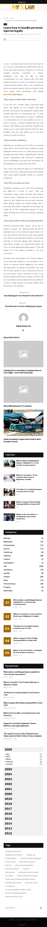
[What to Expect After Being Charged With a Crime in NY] (9, 505)
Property (7, 587)
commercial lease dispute (14, 855)
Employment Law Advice (27, 862)
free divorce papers (12, 869)
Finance (7, 559)
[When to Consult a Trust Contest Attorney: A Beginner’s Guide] (9, 478)
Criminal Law (31, 855)
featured (8, 865)
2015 (8, 818)
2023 (8, 779)
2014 (8, 823)
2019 (8, 799)
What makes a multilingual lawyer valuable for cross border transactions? (27, 463)
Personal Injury (10, 584)
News (6, 580)
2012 (8, 833)
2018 (8, 803)
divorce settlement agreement (30, 858)
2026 (8, 749)
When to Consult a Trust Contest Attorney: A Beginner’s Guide (26, 477)
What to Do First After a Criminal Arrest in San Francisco (26, 516)
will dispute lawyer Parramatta (16, 893)
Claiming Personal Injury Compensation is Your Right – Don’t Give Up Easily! (22, 371)
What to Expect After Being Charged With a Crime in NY (28, 503)
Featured (7, 556)
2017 (8, 808)
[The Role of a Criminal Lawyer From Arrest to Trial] (9, 492)
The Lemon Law (10, 886)
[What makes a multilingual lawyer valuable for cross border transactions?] (9, 463)
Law (5, 24)
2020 (8, 794)
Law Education (10, 872)
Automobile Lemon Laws (13, 851)
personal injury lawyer (13, 882)
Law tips (7, 573)
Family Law (8, 552)
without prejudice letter (14, 896)
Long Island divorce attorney (28, 872)
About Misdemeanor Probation (18, 406)
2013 (8, 828)
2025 (8, 769)
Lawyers (7, 577)
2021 (8, 789)
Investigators (9, 563)
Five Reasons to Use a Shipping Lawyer (23, 306)
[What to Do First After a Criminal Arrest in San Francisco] (9, 517)
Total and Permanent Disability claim (18, 889)
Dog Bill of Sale (10, 862)
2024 (8, 774)
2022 (8, 784)
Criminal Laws (9, 545)
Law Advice (8, 570)
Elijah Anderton (11, 34)
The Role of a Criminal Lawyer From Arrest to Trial (29, 490)
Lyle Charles (9, 876)
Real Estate (8, 591)
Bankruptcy (8, 542)
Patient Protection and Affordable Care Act (20, 879)
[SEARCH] (40, 907)
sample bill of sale (31, 882)
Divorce (7, 549)
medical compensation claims (27, 876)
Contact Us (22, 2)
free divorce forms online (24, 865)
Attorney (7, 538)
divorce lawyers (10, 858)
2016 (8, 813)
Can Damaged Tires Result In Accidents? (23, 295)
